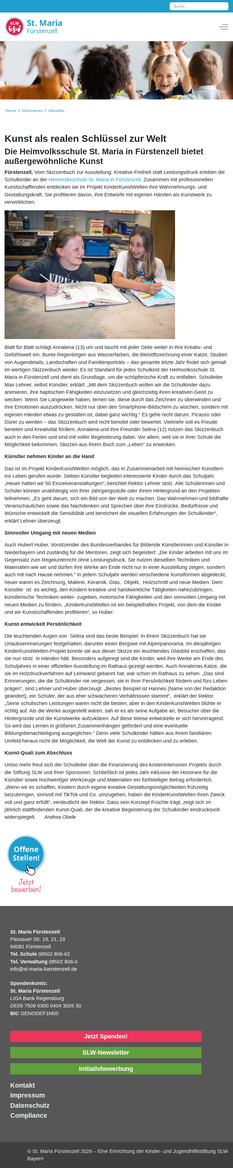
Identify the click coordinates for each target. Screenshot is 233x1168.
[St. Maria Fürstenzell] (47, 27)
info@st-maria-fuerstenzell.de (43, 969)
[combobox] (199, 6)
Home (10, 110)
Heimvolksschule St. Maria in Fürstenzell (95, 179)
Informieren (33, 110)
